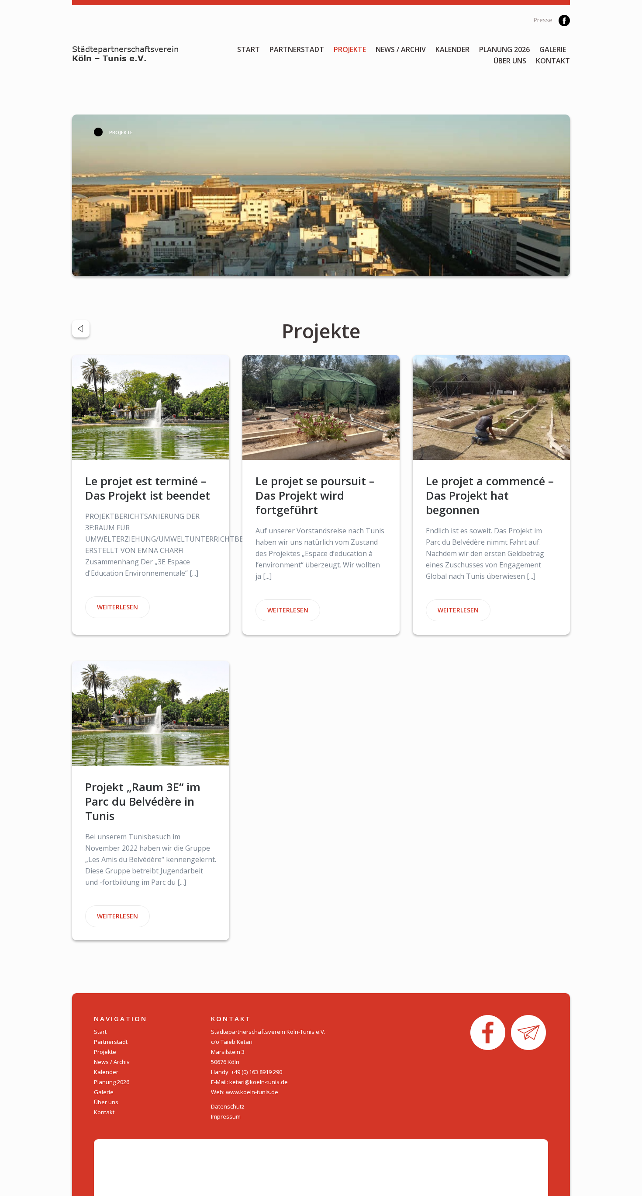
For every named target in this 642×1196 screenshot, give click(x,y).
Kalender (452, 49)
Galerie (552, 49)
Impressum (226, 1116)
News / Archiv (401, 49)
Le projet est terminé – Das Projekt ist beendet (147, 488)
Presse (542, 20)
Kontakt (553, 61)
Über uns (510, 61)
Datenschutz (228, 1106)
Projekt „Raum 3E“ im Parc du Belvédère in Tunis (142, 801)
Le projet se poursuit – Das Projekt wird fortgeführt (315, 495)
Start (248, 49)
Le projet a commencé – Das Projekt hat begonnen (490, 495)
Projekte (350, 49)
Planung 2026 (504, 49)
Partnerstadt (296, 49)
